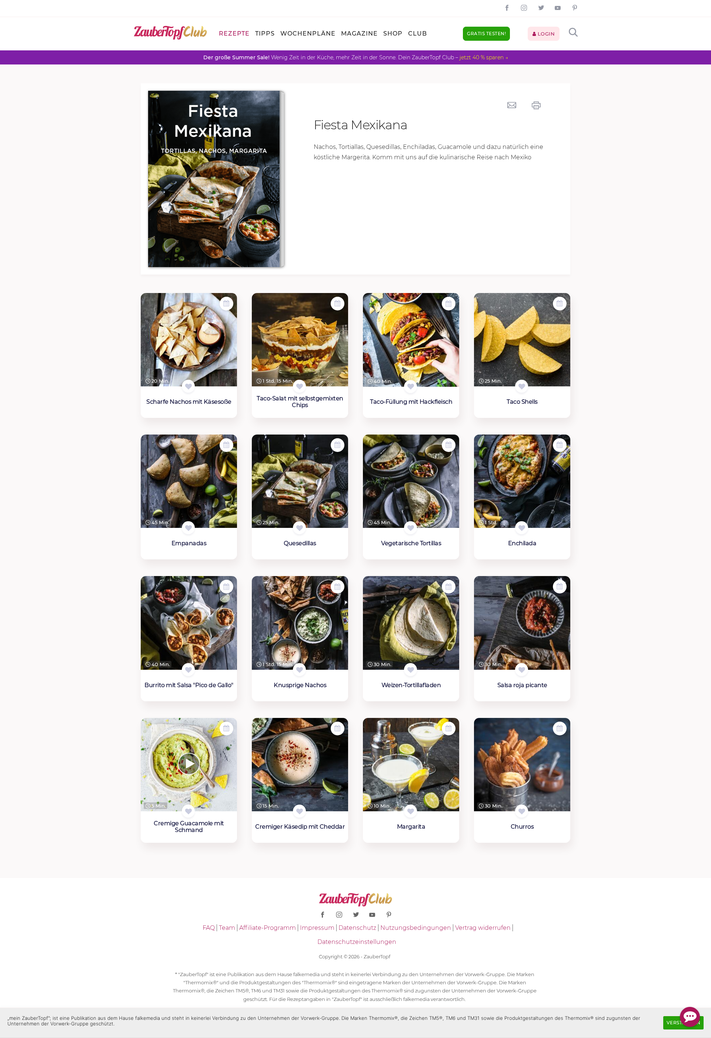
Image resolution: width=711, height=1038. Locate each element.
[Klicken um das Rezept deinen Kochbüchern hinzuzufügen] (188, 386)
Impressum (317, 927)
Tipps (265, 33)
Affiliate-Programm (267, 927)
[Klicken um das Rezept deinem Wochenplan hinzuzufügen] (226, 303)
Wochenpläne (308, 33)
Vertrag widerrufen (483, 927)
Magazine (359, 33)
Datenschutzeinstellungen (356, 941)
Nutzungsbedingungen (415, 927)
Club (417, 33)
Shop (393, 33)
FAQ (209, 927)
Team (227, 927)
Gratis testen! (486, 33)
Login (545, 34)
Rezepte (234, 33)
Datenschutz (357, 927)
